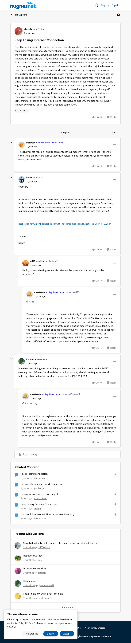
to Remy (53, 261)
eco (40, 559)
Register (105, 5)
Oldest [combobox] (116, 132)
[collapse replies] (11, 142)
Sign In (115, 5)
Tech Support (20, 14)
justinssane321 (46, 585)
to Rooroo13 (74, 394)
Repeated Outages (33, 555)
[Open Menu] (118, 15)
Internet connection (34, 568)
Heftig (37, 508)
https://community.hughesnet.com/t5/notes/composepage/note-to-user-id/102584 (64, 223)
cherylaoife (40, 478)
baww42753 (40, 518)
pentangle (39, 488)
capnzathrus (40, 498)
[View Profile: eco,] (18, 558)
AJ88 (32, 261)
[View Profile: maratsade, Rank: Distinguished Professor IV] (21, 144)
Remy (29, 177)
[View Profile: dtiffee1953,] (18, 545)
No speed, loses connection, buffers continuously (47, 514)
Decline (50, 633)
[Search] (96, 5)
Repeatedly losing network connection (42, 484)
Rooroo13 (31, 359)
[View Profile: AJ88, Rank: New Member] (25, 263)
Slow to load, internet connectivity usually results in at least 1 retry (60, 543)
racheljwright (45, 598)
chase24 (28, 29)
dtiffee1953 (44, 547)
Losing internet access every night (39, 494)
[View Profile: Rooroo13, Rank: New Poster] (21, 361)
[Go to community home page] (23, 5)
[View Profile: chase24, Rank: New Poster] (19, 31)
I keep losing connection (34, 473)
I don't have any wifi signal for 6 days (43, 593)
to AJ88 (75, 292)
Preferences (31, 633)
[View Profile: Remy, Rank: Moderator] (21, 179)
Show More (67, 607)
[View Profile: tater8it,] (18, 571)
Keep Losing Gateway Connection (39, 504)
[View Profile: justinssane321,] (18, 583)
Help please (29, 581)
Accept (66, 633)
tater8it (42, 572)
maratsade (31, 142)
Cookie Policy (17, 623)
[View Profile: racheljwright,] (18, 596)
